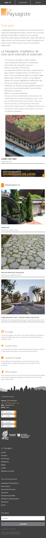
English (38, 2)
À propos (4, 455)
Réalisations (5, 462)
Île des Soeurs (5, 486)
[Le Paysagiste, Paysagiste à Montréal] (23, 12)
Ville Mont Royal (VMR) (8, 496)
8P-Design (16, 534)
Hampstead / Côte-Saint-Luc (10, 483)
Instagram (9, 426)
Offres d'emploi (11, 372)
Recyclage (9, 332)
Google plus (5, 416)
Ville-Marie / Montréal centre (10, 499)
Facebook (8, 412)
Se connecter (4, 529)
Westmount (4, 502)
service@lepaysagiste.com (10, 403)
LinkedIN (8, 422)
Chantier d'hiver (11, 346)
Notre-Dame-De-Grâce (8, 489)
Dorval (3, 505)
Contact (3, 468)
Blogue (3, 465)
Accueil (3, 452)
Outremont (4, 493)
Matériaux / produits (7, 471)
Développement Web (6, 534)
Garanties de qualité (13, 358)
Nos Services (5, 459)
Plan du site (13, 529)
